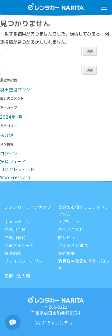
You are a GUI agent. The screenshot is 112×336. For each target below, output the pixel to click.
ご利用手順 (15, 229)
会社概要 (66, 253)
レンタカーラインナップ (27, 207)
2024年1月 (11, 117)
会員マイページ (19, 245)
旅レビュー (69, 237)
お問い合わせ (71, 229)
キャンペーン (17, 222)
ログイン (8, 154)
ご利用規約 (15, 237)
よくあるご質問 (73, 245)
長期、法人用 (17, 276)
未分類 (6, 135)
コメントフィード (17, 169)
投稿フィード (13, 161)
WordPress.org (15, 177)
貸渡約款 (12, 253)
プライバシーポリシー (25, 261)
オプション (69, 222)
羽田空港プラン (15, 89)
